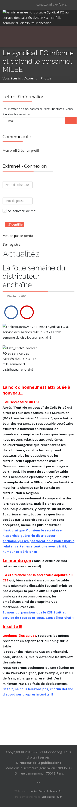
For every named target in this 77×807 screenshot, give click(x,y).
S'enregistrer (12, 244)
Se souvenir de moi (22, 211)
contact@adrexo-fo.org (51, 4)
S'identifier (16, 224)
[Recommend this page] (27, 312)
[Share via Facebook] (11, 312)
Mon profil (10, 150)
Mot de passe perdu (18, 235)
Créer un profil (28, 150)
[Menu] (35, 36)
